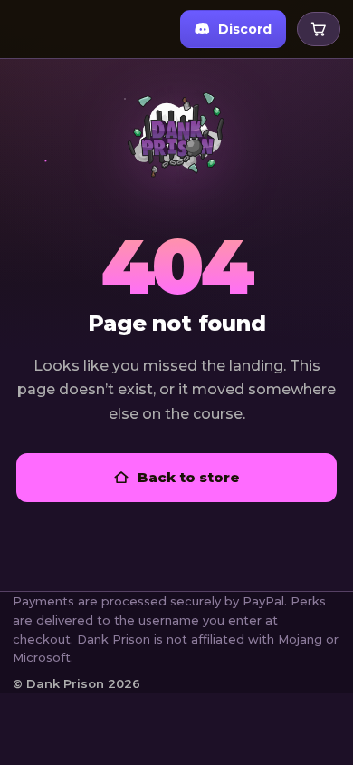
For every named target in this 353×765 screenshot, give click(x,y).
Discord (245, 29)
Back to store (189, 477)
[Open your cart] (318, 29)
